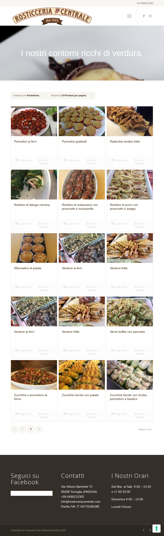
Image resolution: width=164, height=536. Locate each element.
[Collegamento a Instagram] (150, 16)
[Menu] (129, 16)
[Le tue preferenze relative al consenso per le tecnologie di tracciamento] (156, 528)
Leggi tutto (24, 160)
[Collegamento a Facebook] (144, 16)
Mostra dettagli (44, 162)
